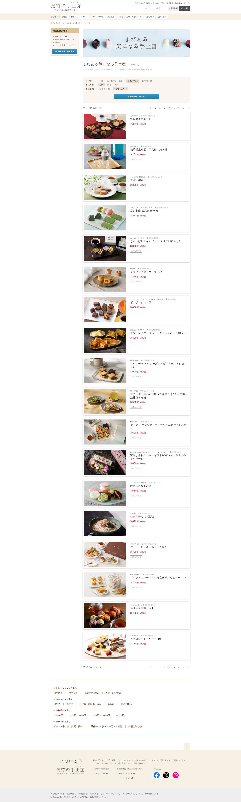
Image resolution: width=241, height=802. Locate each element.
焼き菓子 (111, 17)
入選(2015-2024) (113, 693)
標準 (101, 81)
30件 (109, 85)
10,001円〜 (121, 715)
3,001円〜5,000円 (77, 715)
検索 (186, 8)
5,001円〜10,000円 (101, 715)
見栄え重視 (161, 17)
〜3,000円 (58, 715)
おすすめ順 (111, 81)
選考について (100, 773)
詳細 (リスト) (121, 89)
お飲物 (111, 704)
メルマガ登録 (160, 3)
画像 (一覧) (106, 89)
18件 (102, 85)
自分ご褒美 (149, 17)
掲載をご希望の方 (125, 773)
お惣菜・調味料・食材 (90, 704)
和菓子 (57, 704)
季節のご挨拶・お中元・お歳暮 (106, 726)
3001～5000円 (98, 17)
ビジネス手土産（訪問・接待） (69, 726)
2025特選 (58, 693)
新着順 (122, 81)
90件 (117, 85)
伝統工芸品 (126, 704)
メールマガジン (125, 778)
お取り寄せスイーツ (134, 17)
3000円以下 (84, 17)
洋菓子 (69, 704)
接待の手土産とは (145, 3)
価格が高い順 (147, 81)
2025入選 (73, 693)
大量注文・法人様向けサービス (178, 3)
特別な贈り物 (135, 726)
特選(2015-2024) (91, 693)
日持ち (120, 17)
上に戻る (187, 746)
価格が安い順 (133, 81)
